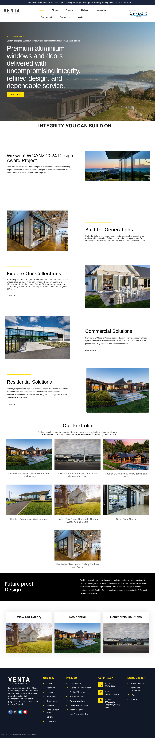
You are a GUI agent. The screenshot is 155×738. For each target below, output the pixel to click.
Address (108, 699)
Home (41, 10)
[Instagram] (15, 712)
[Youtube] (25, 712)
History (84, 10)
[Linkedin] (20, 712)
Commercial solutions (126, 617)
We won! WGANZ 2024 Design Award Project (40, 158)
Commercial (46, 17)
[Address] (100, 700)
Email (107, 691)
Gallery (81, 17)
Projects (69, 10)
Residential (101, 10)
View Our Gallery (29, 617)
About (55, 10)
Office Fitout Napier (126, 519)
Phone (107, 683)
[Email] (100, 692)
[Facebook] (10, 712)
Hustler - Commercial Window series (29, 519)
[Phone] (100, 684)
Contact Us (65, 17)
